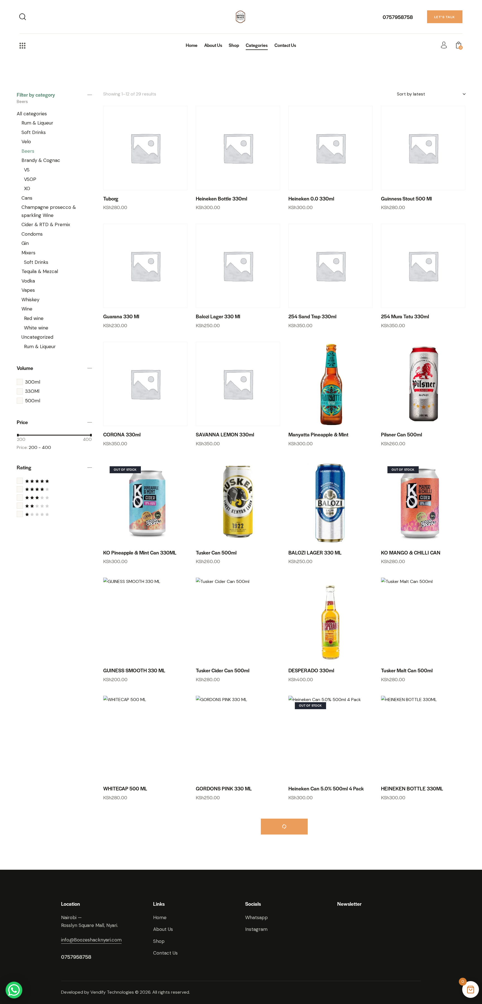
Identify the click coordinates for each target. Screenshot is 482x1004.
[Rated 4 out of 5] (54, 489)
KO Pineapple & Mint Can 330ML (140, 552)
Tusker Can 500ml (216, 552)
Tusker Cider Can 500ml (222, 670)
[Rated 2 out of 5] (54, 505)
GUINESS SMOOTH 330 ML (134, 670)
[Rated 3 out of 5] (54, 497)
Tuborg (110, 198)
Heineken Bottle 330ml (221, 198)
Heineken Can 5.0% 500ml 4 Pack (326, 788)
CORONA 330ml (122, 434)
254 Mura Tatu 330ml (405, 316)
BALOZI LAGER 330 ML (315, 552)
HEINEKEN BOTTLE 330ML (412, 788)
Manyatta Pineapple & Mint (318, 434)
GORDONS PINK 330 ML (224, 788)
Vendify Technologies (112, 992)
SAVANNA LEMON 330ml (225, 434)
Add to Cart (149, 184)
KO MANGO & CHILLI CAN (410, 552)
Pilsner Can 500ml (401, 434)
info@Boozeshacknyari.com (91, 940)
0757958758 (398, 17)
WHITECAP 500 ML (125, 788)
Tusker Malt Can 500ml (407, 670)
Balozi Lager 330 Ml (218, 316)
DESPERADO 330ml (311, 670)
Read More (149, 538)
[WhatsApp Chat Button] (14, 990)
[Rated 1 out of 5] (54, 514)
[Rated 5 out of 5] (54, 480)
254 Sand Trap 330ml (312, 316)
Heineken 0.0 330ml (311, 198)
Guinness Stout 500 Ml (406, 198)
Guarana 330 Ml (121, 316)
